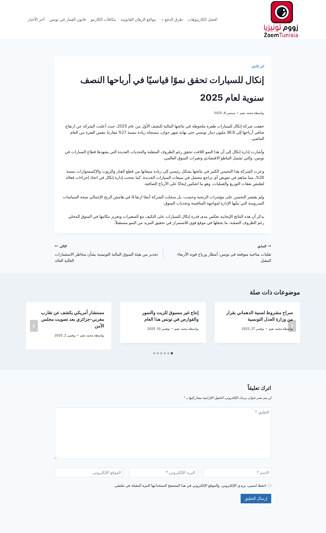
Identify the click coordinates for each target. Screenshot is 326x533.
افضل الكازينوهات (202, 19)
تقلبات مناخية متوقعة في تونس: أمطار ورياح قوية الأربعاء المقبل (224, 253)
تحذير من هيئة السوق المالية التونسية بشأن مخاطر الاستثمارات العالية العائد (106, 253)
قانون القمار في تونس (67, 19)
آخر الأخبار (36, 19)
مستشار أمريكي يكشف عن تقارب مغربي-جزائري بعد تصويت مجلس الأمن (72, 319)
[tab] (172, 353)
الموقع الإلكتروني (107, 472)
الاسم (263, 472)
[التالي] (34, 326)
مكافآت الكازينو (103, 19)
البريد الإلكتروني (180, 472)
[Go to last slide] (292, 326)
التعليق (262, 412)
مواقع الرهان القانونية (138, 19)
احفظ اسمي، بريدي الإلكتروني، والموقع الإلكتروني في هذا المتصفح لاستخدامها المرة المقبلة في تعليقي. (190, 485)
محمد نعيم (246, 113)
